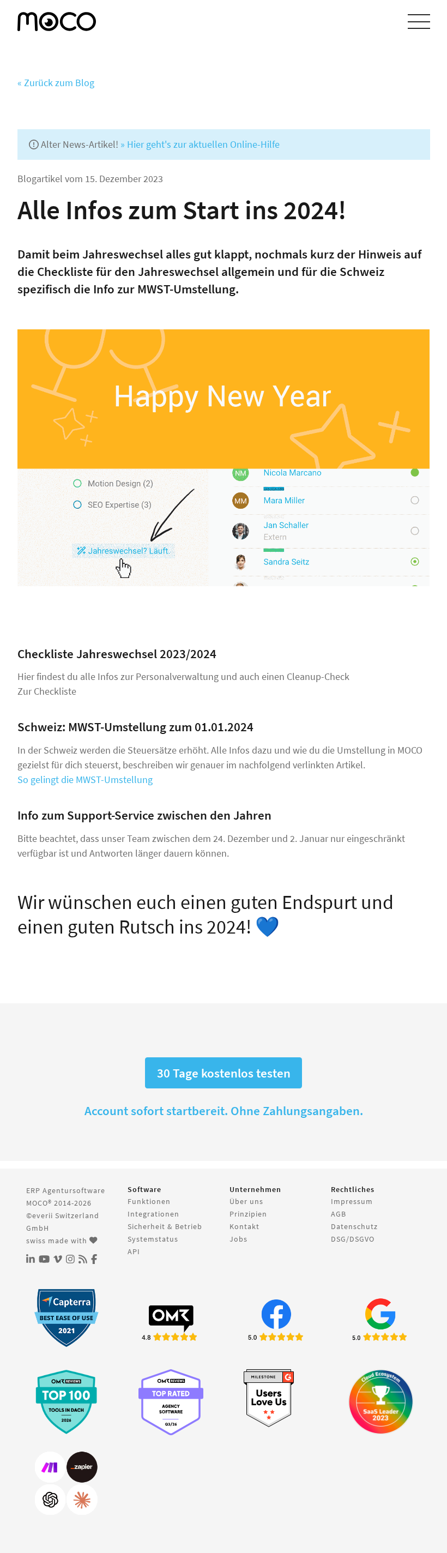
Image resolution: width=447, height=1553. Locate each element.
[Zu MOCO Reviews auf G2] (276, 1398)
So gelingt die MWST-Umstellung (85, 779)
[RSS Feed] (82, 1259)
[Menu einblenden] (419, 22)
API (134, 1251)
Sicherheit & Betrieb (165, 1226)
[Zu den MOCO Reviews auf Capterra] (66, 1317)
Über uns (246, 1201)
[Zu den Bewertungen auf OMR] (170, 1321)
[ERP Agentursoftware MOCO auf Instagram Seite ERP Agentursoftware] (70, 1259)
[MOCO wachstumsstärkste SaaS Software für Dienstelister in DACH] (380, 1401)
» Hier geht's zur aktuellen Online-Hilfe (200, 144)
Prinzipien (248, 1214)
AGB (338, 1214)
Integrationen (153, 1214)
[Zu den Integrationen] (66, 1483)
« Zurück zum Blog (55, 82)
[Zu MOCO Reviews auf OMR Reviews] (66, 1401)
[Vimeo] (57, 1259)
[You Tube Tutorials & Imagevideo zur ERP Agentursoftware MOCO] (44, 1259)
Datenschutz (354, 1226)
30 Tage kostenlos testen (224, 1073)
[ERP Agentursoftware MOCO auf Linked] (30, 1259)
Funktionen (149, 1201)
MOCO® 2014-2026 (59, 1203)
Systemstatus (153, 1239)
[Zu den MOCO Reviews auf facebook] (276, 1321)
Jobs (238, 1239)
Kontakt (244, 1226)
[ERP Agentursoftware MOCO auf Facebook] (94, 1259)
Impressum (352, 1201)
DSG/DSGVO (352, 1239)
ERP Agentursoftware (65, 1190)
